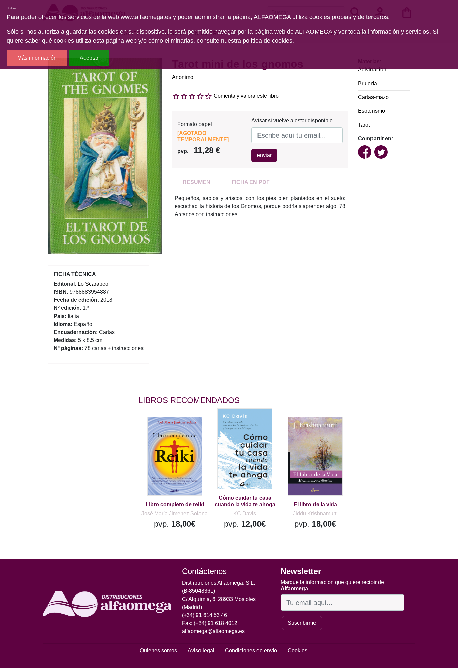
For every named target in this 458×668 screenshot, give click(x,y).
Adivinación (372, 70)
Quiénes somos (158, 650)
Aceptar (89, 58)
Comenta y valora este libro (246, 96)
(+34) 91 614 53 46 (204, 615)
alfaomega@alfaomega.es (213, 631)
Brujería (367, 83)
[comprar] (179, 431)
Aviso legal (201, 650)
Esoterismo (371, 111)
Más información (37, 58)
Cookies (297, 650)
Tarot (364, 125)
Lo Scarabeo (93, 284)
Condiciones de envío (251, 650)
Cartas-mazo (373, 97)
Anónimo (182, 77)
